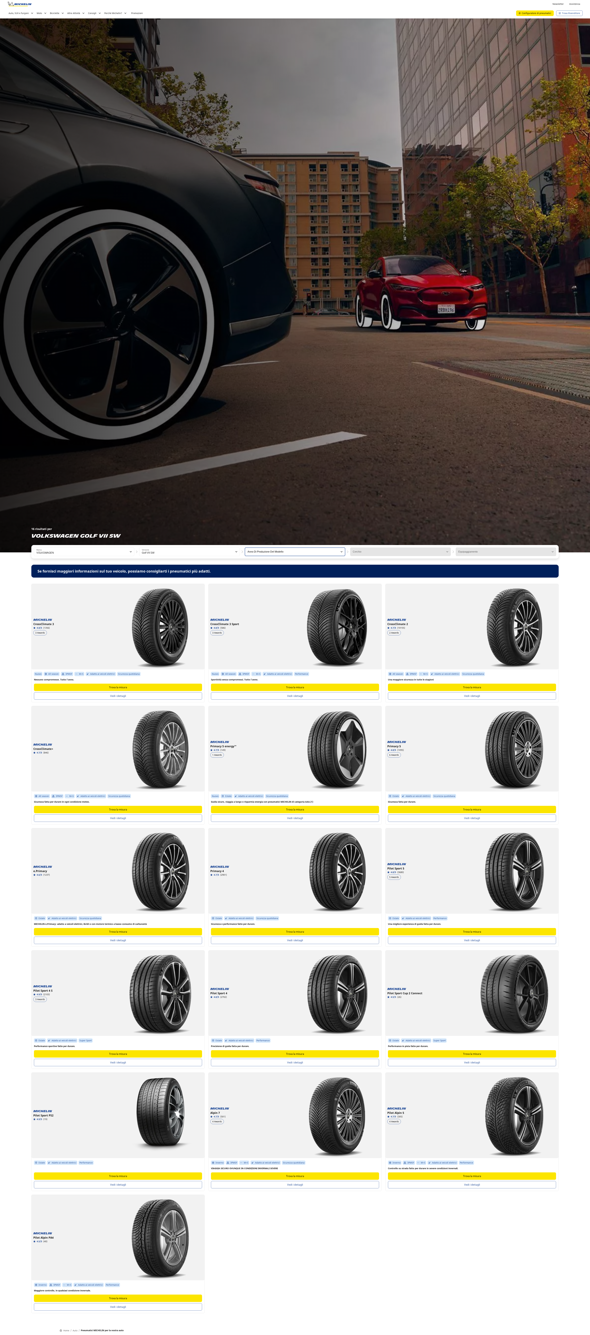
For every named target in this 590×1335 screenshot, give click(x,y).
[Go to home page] (19, 4)
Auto (75, 1330)
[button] (130, 552)
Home (66, 1330)
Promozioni (137, 13)
